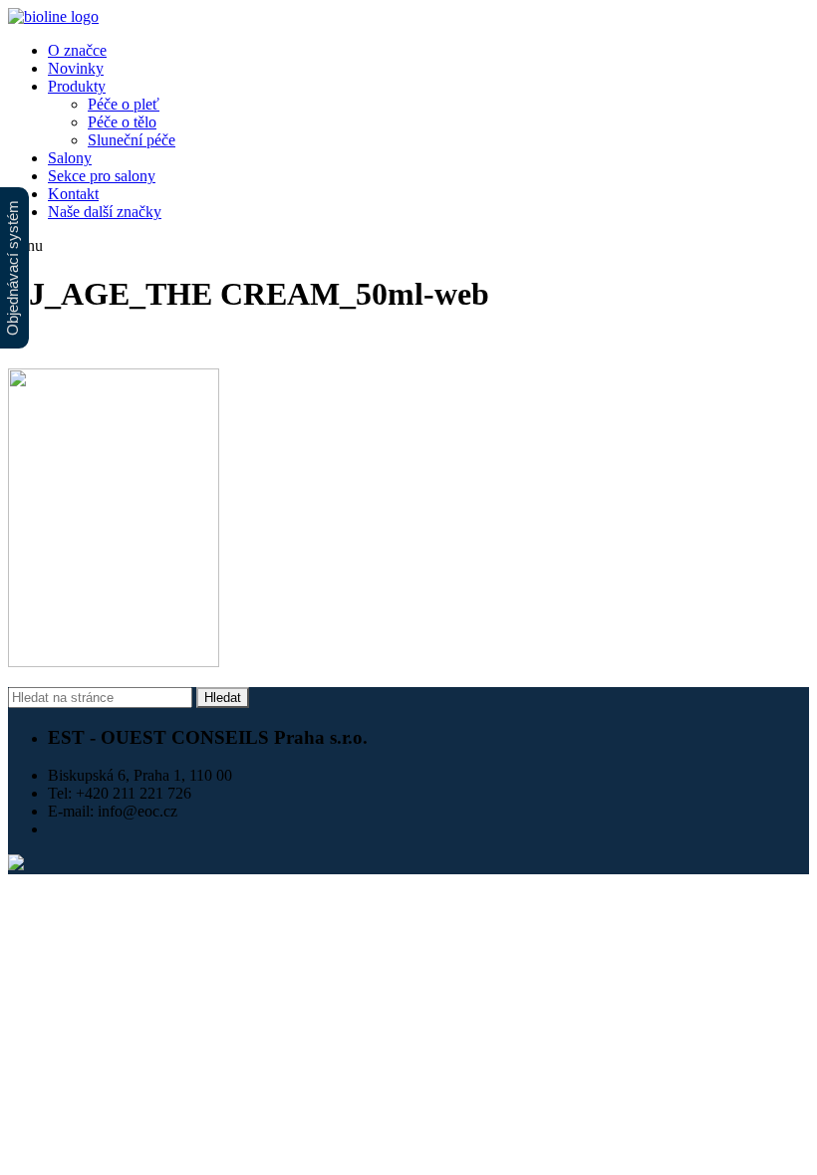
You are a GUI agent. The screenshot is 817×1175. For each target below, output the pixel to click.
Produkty (77, 86)
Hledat (222, 697)
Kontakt (73, 193)
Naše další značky (104, 211)
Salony (70, 157)
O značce (77, 50)
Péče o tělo (122, 122)
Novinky (76, 68)
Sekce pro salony (101, 175)
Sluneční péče (131, 139)
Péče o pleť (123, 104)
